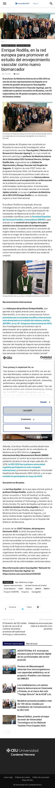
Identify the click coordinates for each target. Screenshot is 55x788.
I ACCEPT (27, 410)
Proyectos (25, 592)
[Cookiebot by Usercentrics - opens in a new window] (40, 358)
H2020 (20, 589)
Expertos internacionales (13, 585)
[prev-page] (4, 732)
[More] (38, 607)
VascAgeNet (36, 592)
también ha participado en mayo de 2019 (22, 476)
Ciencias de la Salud (23, 45)
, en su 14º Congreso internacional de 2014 (27, 320)
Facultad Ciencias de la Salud (35, 585)
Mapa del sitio (27, 780)
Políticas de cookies (22, 777)
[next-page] (8, 732)
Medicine (29, 589)
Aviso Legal (8, 777)
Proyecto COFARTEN (11, 592)
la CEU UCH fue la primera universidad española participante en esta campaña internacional (24, 467)
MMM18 (38, 589)
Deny (27, 428)
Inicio (3, 42)
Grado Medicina (9, 589)
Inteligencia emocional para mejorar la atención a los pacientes (40, 626)
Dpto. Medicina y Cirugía (24, 582)
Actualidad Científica (8, 45)
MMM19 (46, 589)
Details (43, 402)
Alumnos (6, 707)
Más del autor (32, 644)
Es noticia (6, 692)
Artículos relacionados (13, 644)
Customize (26, 419)
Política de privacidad (41, 777)
